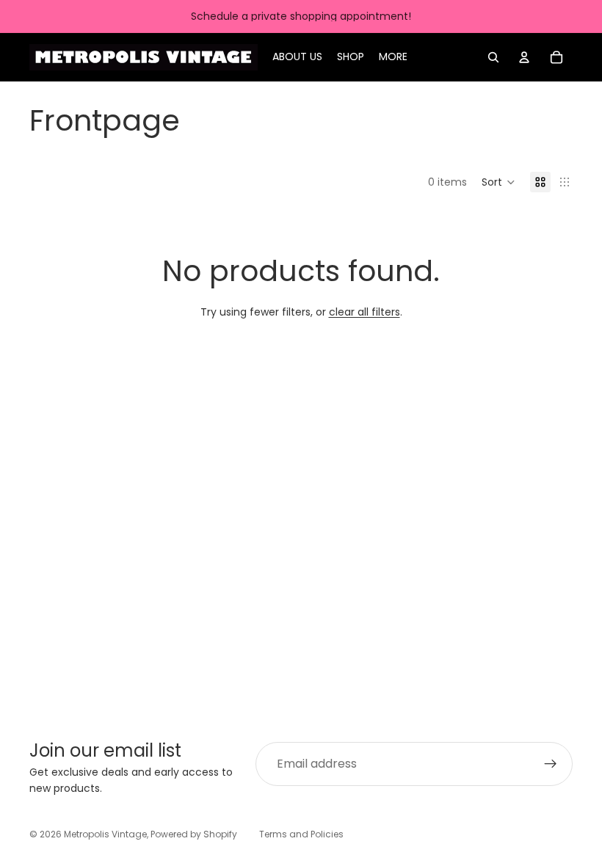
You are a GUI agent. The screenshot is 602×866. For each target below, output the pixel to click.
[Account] (524, 57)
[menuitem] (393, 57)
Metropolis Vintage (105, 834)
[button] (498, 182)
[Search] (493, 57)
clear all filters (364, 312)
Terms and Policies (301, 834)
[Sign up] (550, 764)
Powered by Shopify (193, 834)
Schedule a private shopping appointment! (301, 16)
